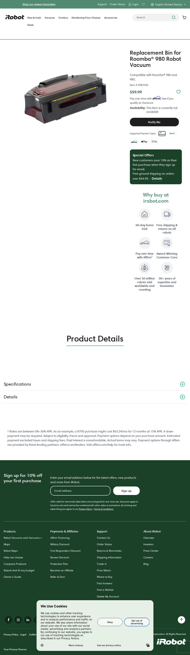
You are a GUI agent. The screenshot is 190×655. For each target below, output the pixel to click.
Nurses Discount (59, 557)
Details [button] (157, 178)
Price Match (104, 570)
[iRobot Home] (14, 17)
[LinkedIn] (28, 620)
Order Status (117, 4)
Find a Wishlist (105, 589)
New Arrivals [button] (34, 17)
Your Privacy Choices (15, 649)
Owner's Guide (12, 577)
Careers (148, 557)
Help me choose (13, 557)
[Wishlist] (178, 91)
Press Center (150, 550)
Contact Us (103, 537)
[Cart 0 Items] (185, 17)
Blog (146, 564)
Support (102, 4)
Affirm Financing (60, 537)
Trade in (102, 564)
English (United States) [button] (168, 4)
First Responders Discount (65, 550)
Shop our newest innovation (39, 4)
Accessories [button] (111, 17)
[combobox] (156, 17)
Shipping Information (109, 557)
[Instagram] (18, 620)
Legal (23, 634)
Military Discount (59, 544)
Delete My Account (108, 596)
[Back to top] (181, 620)
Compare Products (15, 564)
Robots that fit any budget (19, 570)
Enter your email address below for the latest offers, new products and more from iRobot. (93, 480)
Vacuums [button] (50, 17)
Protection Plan (59, 564)
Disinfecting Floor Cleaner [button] (86, 17)
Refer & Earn (57, 577)
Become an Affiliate (61, 570)
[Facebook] (8, 620)
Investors (148, 544)
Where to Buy (104, 577)
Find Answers (104, 583)
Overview (148, 537)
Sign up (126, 491)
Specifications (17, 384)
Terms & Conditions (103, 509)
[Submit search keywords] (173, 17)
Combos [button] (63, 17)
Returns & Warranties (109, 550)
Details (10, 396)
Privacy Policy (85, 509)
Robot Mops (11, 550)
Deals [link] (30, 25)
